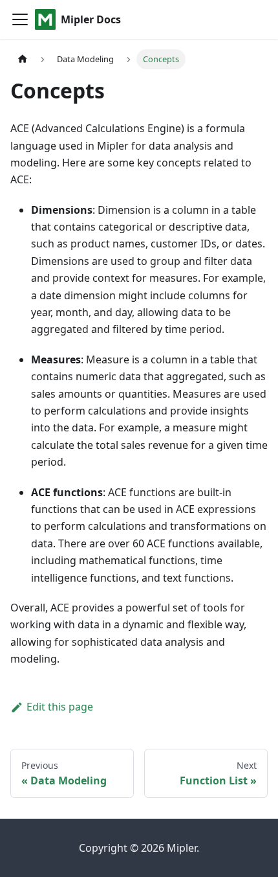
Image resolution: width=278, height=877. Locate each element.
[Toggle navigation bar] (20, 19)
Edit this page (60, 707)
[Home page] (22, 59)
